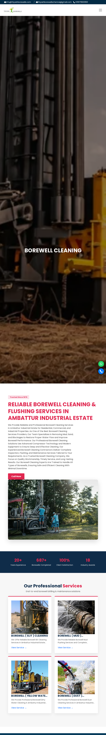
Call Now (16, 476)
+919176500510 (81, 2)
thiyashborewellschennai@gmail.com (55, 2)
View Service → (19, 647)
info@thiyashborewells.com (18, 2)
